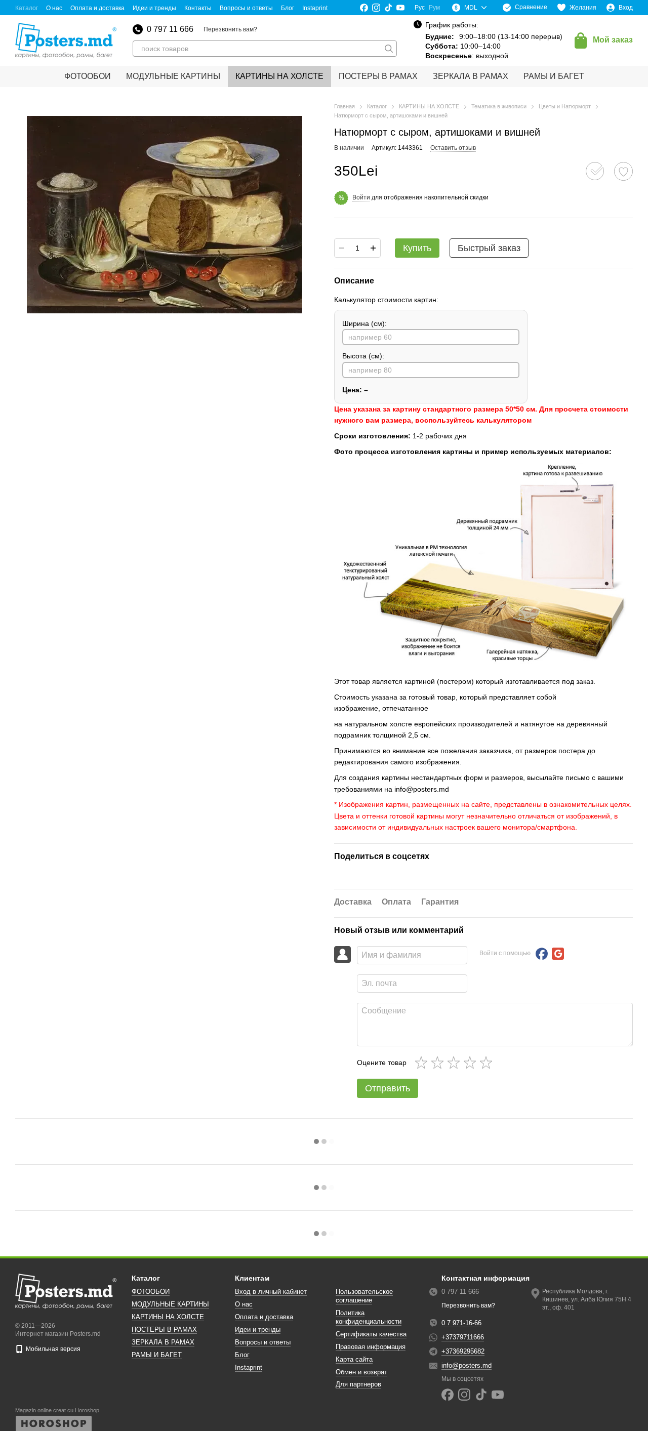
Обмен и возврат (361, 1372)
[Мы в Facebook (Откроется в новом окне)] (364, 8)
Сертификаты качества (371, 1334)
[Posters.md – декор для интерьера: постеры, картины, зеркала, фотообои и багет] (65, 1290)
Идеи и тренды (154, 8)
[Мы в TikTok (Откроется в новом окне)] (388, 8)
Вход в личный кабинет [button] (271, 1291)
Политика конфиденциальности (368, 1317)
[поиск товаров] (389, 48)
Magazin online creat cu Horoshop (57, 1410)
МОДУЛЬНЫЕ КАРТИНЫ (173, 76)
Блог (287, 8)
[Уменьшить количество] (342, 248)
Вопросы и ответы (246, 8)
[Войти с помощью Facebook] (542, 954)
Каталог (26, 8)
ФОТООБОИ (87, 76)
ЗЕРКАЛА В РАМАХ (470, 76)
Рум (434, 8)
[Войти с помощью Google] (558, 954)
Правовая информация (371, 1347)
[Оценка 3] (456, 1062)
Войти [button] (361, 197)
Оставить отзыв (453, 147)
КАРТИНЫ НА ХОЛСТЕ (279, 76)
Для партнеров (358, 1384)
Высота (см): (363, 356)
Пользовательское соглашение (364, 1296)
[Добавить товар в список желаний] (623, 171)
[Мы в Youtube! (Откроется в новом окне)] (400, 8)
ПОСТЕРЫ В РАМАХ (378, 76)
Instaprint (315, 8)
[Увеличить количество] (373, 248)
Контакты (198, 8)
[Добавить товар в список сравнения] (595, 171)
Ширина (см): (364, 323)
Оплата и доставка (97, 8)
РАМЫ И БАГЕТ (553, 76)
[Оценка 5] (488, 1062)
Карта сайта (354, 1359)
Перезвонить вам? (230, 29)
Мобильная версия (52, 1349)
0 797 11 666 (170, 29)
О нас (54, 8)
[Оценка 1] (423, 1062)
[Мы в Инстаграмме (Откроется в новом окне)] (376, 8)
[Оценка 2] (439, 1062)
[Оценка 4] (472, 1062)
